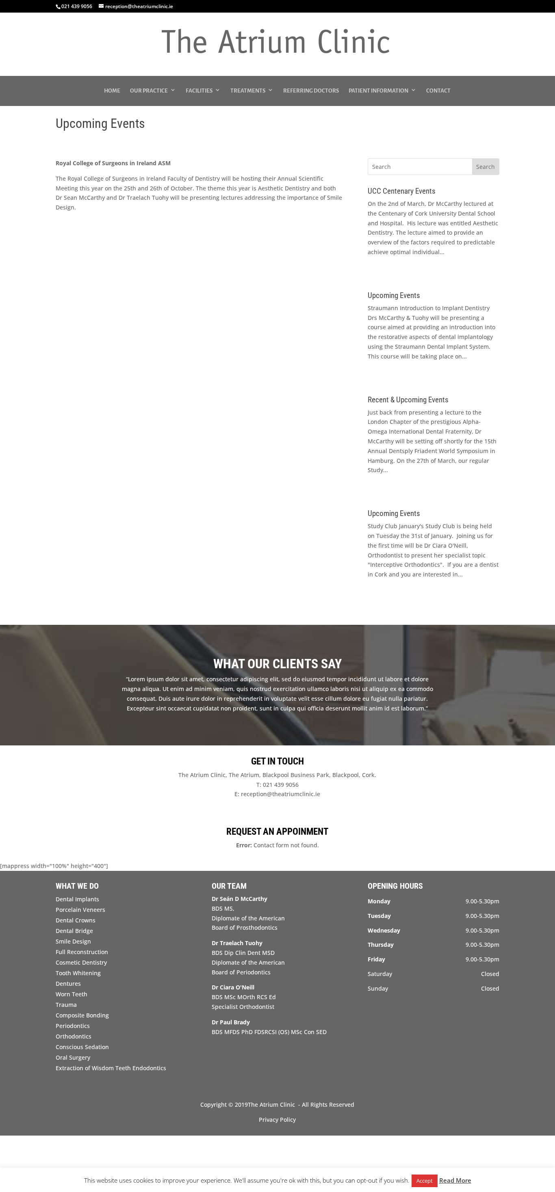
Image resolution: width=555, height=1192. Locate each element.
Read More (455, 1180)
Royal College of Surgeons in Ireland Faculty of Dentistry (143, 178)
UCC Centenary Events (402, 191)
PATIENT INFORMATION (378, 91)
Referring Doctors (311, 91)
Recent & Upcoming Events (408, 399)
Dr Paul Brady (231, 1022)
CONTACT (438, 91)
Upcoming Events (394, 295)
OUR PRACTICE (149, 91)
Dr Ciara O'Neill (233, 987)
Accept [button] (424, 1180)
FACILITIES (199, 91)
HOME (112, 91)
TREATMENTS (247, 91)
